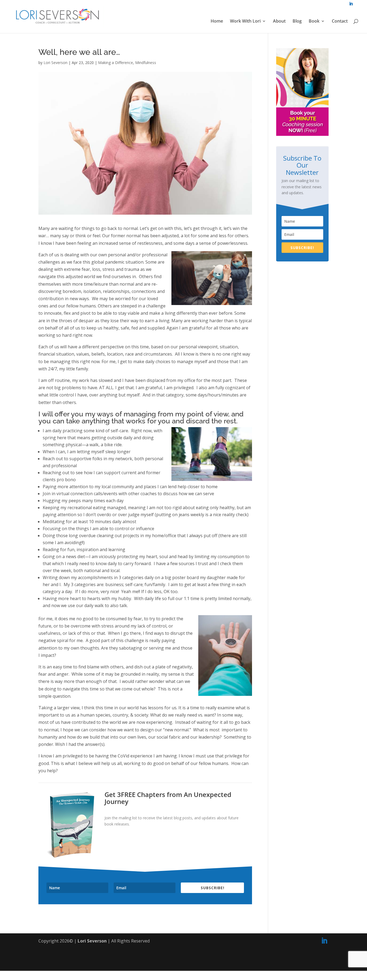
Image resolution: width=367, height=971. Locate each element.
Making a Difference (115, 62)
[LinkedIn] (324, 941)
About (279, 21)
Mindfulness (145, 62)
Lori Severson (55, 62)
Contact (340, 21)
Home (217, 21)
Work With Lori (245, 21)
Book (314, 21)
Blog (297, 21)
